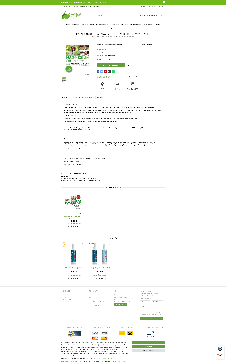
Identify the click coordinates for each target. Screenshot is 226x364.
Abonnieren (151, 319)
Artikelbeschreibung (68, 97)
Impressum (117, 295)
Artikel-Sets (137, 24)
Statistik (76, 361)
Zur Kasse (66, 304)
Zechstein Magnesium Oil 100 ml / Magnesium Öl (73, 268)
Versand (65, 297)
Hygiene (157, 24)
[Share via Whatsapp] (113, 71)
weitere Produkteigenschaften (85, 97)
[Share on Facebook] (98, 71)
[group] (100, 253)
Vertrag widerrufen (121, 304)
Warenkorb (66, 301)
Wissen (113, 28)
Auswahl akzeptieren (148, 350)
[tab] (68, 97)
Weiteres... (148, 24)
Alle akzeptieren (148, 343)
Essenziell (67, 361)
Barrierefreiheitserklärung (122, 301)
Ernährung (115, 24)
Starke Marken (126, 24)
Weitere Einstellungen (119, 361)
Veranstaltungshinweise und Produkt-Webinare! (91, 2)
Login (90, 297)
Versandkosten (111, 55)
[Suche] (127, 15)
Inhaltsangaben (100, 97)
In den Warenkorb (110, 65)
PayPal (98, 361)
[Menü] (223, 347)
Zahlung (65, 295)
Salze (68, 24)
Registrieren (92, 295)
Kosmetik (84, 24)
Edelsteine (94, 24)
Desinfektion (104, 24)
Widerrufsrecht (67, 299)
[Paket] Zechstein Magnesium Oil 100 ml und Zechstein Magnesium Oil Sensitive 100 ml (100, 268)
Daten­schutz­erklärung (120, 297)
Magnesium (75, 24)
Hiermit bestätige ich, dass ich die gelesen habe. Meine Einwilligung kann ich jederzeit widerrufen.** (152, 312)
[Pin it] (105, 71)
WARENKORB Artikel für (152, 15)
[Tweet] (101, 71)
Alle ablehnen (148, 346)
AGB (115, 299)
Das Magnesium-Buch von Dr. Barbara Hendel (73, 217)
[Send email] (109, 71)
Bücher (103, 36)
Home (93, 36)
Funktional (108, 361)
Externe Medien (87, 361)
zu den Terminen (94, 305)
